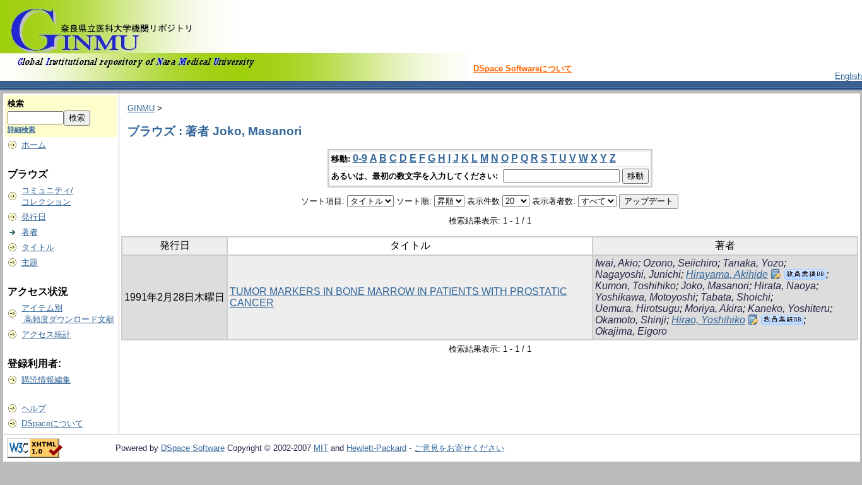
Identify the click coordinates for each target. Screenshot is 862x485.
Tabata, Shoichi (735, 297)
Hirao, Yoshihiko (708, 319)
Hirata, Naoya (785, 285)
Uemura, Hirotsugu (637, 308)
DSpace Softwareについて (522, 68)
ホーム (33, 145)
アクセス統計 (46, 334)
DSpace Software (193, 448)
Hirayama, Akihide (727, 274)
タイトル (37, 247)
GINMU (141, 108)
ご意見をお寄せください (459, 448)
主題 (29, 262)
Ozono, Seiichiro (680, 263)
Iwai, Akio (616, 263)
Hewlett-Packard (376, 448)
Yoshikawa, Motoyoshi (645, 297)
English (848, 76)
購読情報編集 (46, 380)
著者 (29, 232)
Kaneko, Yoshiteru (789, 308)
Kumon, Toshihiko (635, 285)
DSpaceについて (52, 423)
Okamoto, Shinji (630, 319)
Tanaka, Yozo (753, 263)
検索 (16, 103)
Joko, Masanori (715, 285)
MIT (321, 448)
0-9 (360, 158)
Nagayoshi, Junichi (638, 274)
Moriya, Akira (714, 308)
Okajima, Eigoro (631, 331)
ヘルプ (33, 408)
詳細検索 (21, 129)
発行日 (33, 217)
